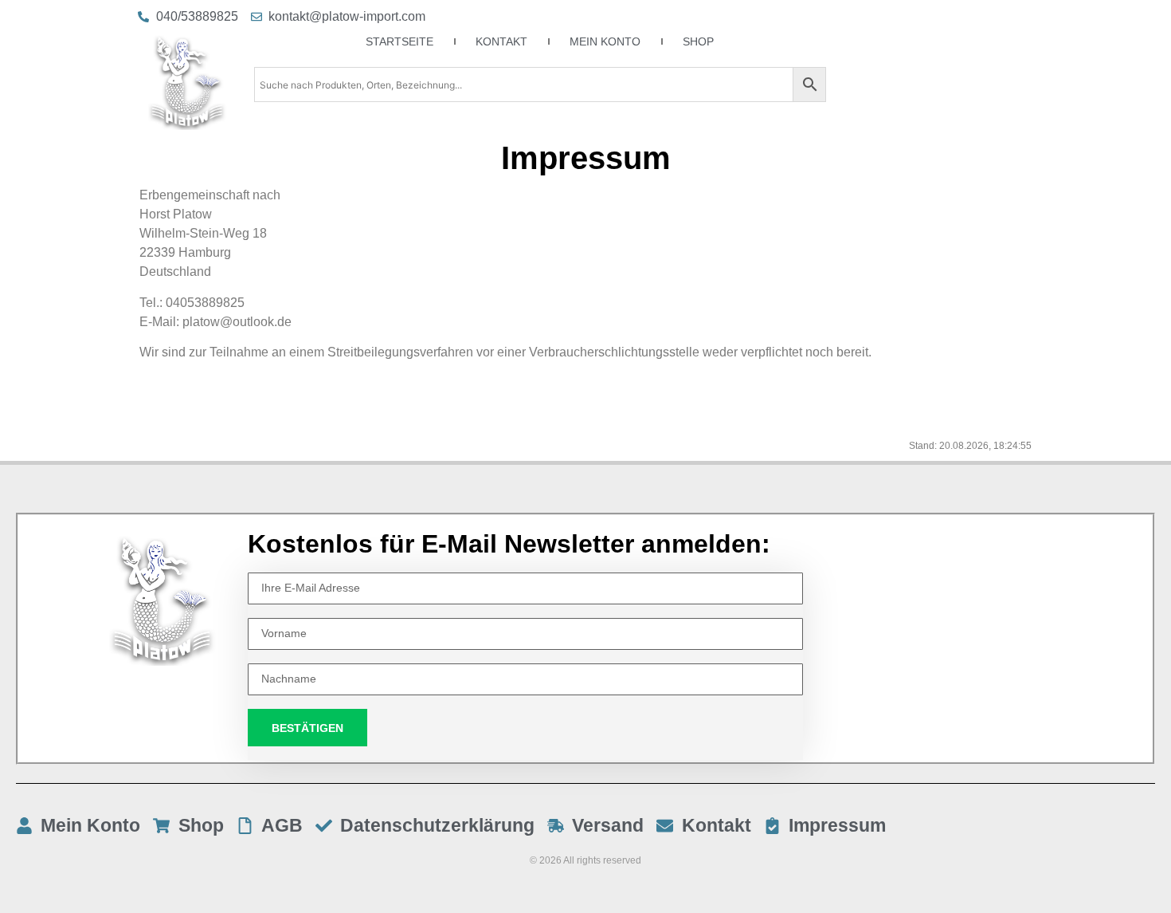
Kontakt (501, 41)
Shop (698, 41)
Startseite (399, 41)
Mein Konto (605, 41)
